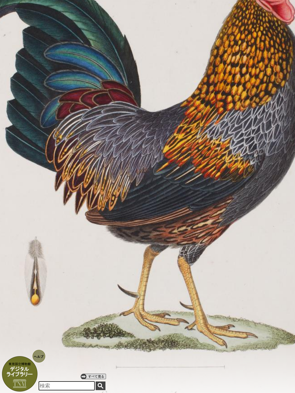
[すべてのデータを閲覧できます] (93, 376)
